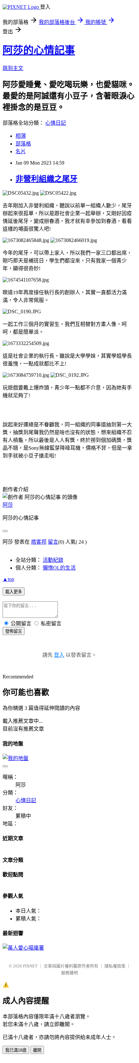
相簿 (21, 136)
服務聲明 (69, 972)
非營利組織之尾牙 (47, 179)
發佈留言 (13, 631)
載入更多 (13, 591)
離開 (37, 1050)
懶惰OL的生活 (59, 568)
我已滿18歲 (16, 1050)
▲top (8, 579)
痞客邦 (39, 542)
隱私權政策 (114, 966)
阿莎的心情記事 (39, 50)
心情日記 (55, 123)
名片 (21, 151)
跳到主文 (13, 68)
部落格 (23, 143)
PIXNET (30, 966)
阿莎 (8, 505)
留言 (53, 542)
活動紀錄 (53, 560)
